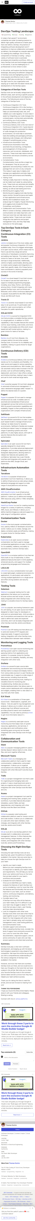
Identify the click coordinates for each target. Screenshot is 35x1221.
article (30, 713)
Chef (2, 384)
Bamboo (4, 338)
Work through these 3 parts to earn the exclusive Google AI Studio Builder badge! (17, 1026)
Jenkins (3, 243)
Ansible (3, 360)
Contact (5, 1203)
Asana (3, 796)
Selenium (4, 592)
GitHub (3, 814)
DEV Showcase (21, 1201)
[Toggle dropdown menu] (32, 1003)
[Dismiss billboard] (32, 1208)
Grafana (4, 666)
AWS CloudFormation (8, 492)
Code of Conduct (12, 1069)
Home (6, 1196)
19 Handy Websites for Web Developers (14, 1177)
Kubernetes (5, 540)
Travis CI (4, 303)
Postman (4, 630)
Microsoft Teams (7, 759)
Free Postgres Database (15, 1203)
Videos (27, 1196)
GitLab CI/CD (5, 316)
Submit (7, 1064)
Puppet (3, 397)
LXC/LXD (4, 571)
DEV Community (8, 1192)
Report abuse (23, 1069)
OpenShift (4, 555)
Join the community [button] (9, 1218)
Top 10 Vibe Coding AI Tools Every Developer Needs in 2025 (15, 1169)
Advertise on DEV (27, 1199)
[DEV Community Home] (7, 2)
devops (14, 35)
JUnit (3, 607)
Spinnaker (4, 444)
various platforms (21, 999)
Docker (3, 524)
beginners (28, 35)
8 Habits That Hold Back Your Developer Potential (16, 1184)
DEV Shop (25, 1203)
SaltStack (4, 417)
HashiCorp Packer (7, 505)
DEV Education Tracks (8, 1199)
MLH (31, 1203)
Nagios (3, 721)
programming (6, 35)
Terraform (4, 476)
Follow (18, 1129)
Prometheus (5, 649)
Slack (3, 748)
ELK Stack (4, 699)
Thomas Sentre (10, 21)
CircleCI (3, 278)
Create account (28, 2)
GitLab (3, 832)
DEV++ (22, 1196)
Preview (15, 1064)
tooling (21, 35)
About (28, 1201)
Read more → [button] (7, 1045)
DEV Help (18, 1199)
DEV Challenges (14, 1196)
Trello (3, 779)
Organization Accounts (10, 1201)
